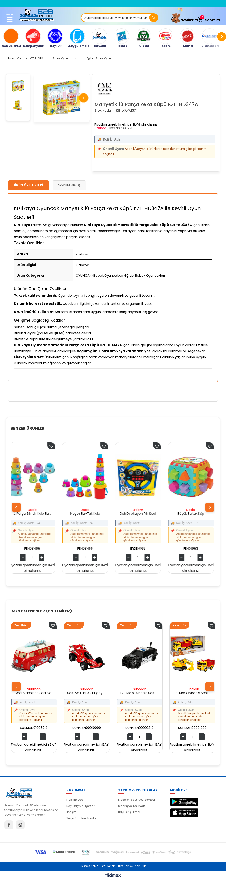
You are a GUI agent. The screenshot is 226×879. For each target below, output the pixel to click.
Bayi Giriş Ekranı (129, 812)
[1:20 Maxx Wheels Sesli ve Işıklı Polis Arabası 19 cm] (86, 656)
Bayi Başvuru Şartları (80, 806)
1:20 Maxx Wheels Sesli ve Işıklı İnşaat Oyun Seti (139, 692)
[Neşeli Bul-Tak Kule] (37, 476)
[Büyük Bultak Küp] (142, 476)
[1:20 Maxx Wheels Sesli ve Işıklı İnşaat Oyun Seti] (139, 656)
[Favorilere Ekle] (52, 625)
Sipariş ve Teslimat (131, 806)
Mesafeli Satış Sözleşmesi (136, 800)
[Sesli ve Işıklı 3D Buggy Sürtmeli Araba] (33, 656)
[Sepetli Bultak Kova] (195, 476)
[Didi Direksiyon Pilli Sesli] (90, 476)
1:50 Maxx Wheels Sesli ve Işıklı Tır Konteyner (192, 692)
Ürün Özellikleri (28, 185)
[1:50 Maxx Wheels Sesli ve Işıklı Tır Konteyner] (192, 656)
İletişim (71, 812)
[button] (59, 111)
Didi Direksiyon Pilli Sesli (89, 513)
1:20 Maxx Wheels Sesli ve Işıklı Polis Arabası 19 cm (86, 692)
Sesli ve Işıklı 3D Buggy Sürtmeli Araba (33, 692)
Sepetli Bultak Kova (195, 513)
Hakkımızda (74, 800)
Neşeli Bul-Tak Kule (37, 513)
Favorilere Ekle (56, 445)
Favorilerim (188, 20)
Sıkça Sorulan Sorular (81, 818)
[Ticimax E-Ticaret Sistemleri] (113, 875)
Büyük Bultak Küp (142, 513)
